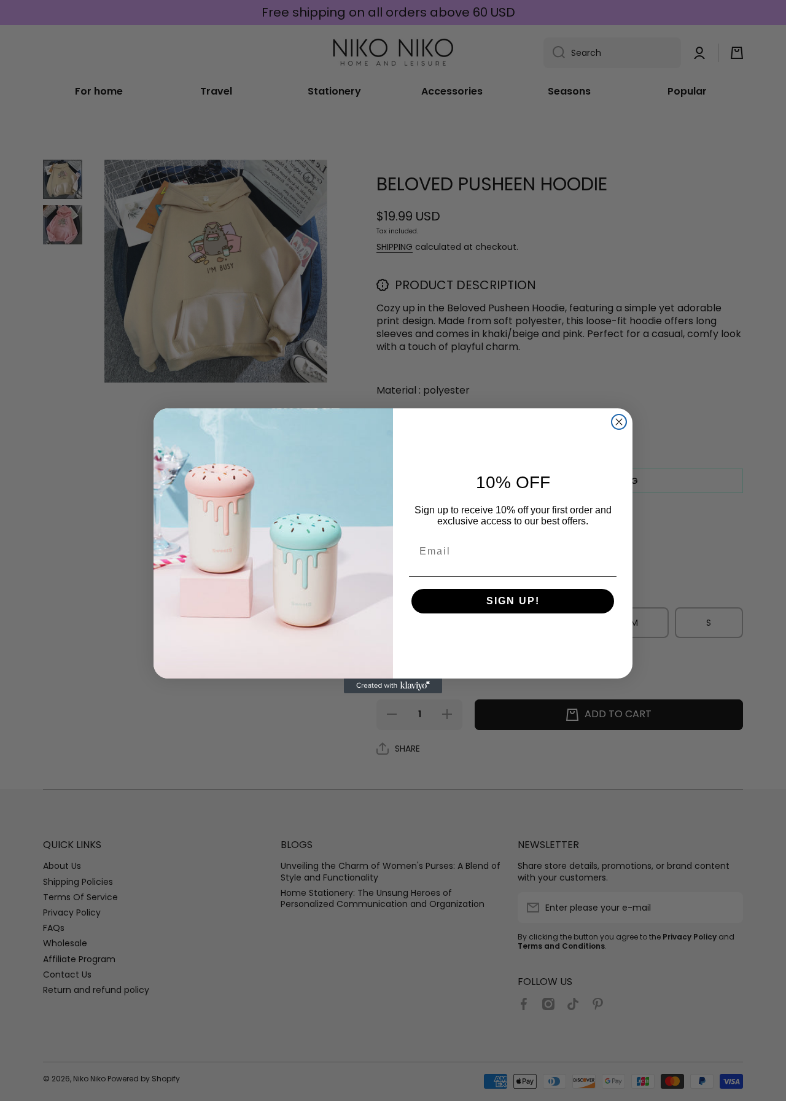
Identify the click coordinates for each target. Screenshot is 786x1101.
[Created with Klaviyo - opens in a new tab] (393, 686)
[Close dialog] (619, 421)
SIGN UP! (513, 601)
